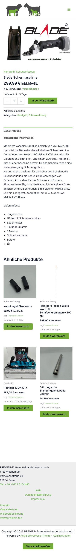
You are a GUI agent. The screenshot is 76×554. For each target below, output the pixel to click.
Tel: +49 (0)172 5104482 (15, 484)
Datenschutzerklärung (38, 494)
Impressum (38, 499)
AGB (38, 490)
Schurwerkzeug (25, 71)
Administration (62, 535)
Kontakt (4, 505)
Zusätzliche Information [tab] (19, 137)
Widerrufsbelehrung (12, 513)
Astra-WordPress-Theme (35, 535)
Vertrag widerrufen (11, 518)
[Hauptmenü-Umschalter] (68, 9)
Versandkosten (30, 88)
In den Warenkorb (43, 100)
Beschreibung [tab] (12, 131)
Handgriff (9, 71)
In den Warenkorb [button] (18, 326)
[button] (66, 25)
